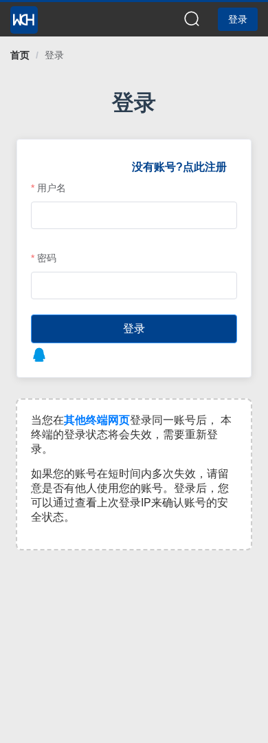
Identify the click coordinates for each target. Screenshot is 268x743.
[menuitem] (24, 16)
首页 (20, 55)
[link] (20, 55)
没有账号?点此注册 (179, 167)
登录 (54, 55)
